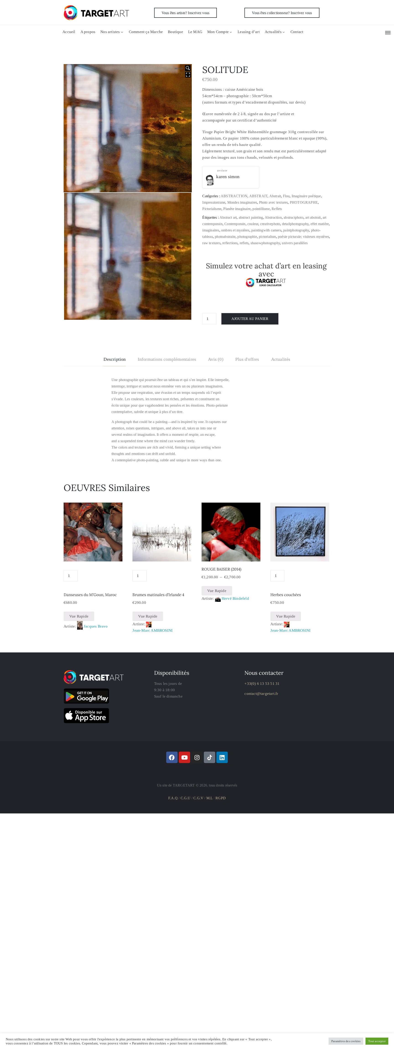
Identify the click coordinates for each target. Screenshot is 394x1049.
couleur (252, 224)
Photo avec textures (273, 202)
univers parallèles (295, 243)
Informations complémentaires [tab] (167, 359)
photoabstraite (225, 237)
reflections (230, 243)
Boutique (175, 32)
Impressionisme (213, 202)
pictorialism (267, 237)
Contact (296, 32)
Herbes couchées (285, 594)
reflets (244, 243)
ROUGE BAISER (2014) (221, 569)
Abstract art (228, 217)
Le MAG (195, 32)
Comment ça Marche (146, 32)
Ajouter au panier (249, 319)
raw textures (211, 243)
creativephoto (270, 224)
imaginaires (210, 230)
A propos (88, 32)
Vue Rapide (78, 616)
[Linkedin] (222, 757)
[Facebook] (172, 757)
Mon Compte (218, 32)
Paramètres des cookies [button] (345, 1041)
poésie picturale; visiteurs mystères (303, 237)
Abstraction (273, 217)
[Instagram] (197, 757)
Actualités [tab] (280, 359)
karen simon (227, 176)
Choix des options (231, 556)
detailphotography (295, 224)
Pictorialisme (211, 209)
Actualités (273, 32)
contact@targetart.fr (261, 693)
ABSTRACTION (234, 196)
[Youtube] (184, 757)
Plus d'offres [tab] (247, 359)
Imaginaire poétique (306, 196)
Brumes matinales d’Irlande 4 (158, 594)
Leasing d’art (249, 32)
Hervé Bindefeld (235, 598)
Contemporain (234, 224)
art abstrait (313, 217)
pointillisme (261, 209)
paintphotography (296, 230)
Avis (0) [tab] (215, 359)
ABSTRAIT (258, 196)
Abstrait (275, 196)
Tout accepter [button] (377, 1041)
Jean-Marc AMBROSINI (152, 630)
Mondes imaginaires (242, 202)
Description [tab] (115, 359)
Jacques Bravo (96, 626)
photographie (247, 237)
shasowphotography (265, 243)
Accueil (68, 32)
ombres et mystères (235, 230)
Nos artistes (110, 32)
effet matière (320, 224)
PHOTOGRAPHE (304, 202)
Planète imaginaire (237, 209)
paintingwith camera (266, 230)
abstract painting (251, 217)
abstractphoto (293, 217)
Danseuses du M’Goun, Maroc (90, 594)
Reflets (277, 209)
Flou (286, 196)
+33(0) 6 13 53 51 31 (262, 683)
